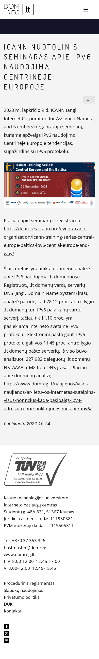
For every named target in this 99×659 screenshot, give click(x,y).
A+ (89, 100)
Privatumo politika (22, 597)
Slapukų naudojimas (23, 590)
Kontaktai (13, 611)
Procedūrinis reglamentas (29, 583)
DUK (8, 604)
